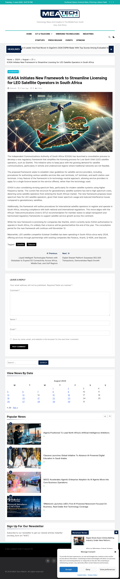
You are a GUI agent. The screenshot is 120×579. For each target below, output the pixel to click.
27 (23, 401)
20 (23, 398)
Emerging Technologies (67, 34)
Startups (40, 40)
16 (69, 395)
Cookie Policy (82, 575)
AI (44, 436)
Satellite (20, 244)
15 (54, 395)
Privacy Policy (92, 575)
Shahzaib (13, 88)
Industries (88, 34)
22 (54, 398)
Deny (88, 569)
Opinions (80, 40)
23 (69, 398)
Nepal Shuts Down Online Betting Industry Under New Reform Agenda (100, 540)
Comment (15, 290)
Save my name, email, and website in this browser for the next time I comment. (46, 339)
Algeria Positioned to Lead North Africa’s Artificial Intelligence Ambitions (76, 433)
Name (13, 319)
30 (69, 401)
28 (39, 401)
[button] (115, 552)
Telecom (31, 244)
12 (8, 395)
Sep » (15, 407)
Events (69, 40)
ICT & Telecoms (42, 34)
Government (13, 72)
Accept (69, 569)
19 (8, 398)
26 (8, 401)
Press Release (55, 40)
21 (38, 398)
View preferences (107, 569)
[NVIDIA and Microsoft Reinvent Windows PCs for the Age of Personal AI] (98, 49)
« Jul (9, 407)
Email (13, 329)
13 (23, 395)
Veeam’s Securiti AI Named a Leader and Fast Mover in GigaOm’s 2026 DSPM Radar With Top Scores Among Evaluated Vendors (85, 2)
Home (29, 34)
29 (54, 401)
